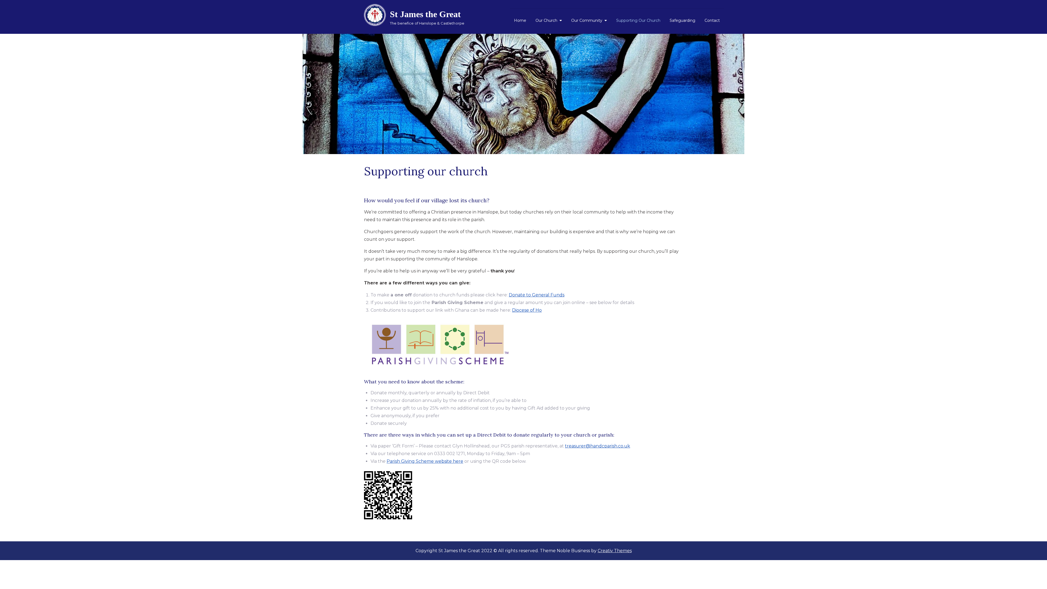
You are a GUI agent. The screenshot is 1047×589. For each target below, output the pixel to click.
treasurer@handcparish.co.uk (597, 446)
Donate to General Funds (536, 294)
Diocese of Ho (527, 310)
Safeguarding (682, 20)
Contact (712, 20)
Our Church (546, 20)
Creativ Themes (615, 550)
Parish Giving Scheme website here (425, 461)
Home (520, 20)
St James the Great (425, 14)
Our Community (586, 20)
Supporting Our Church (638, 20)
